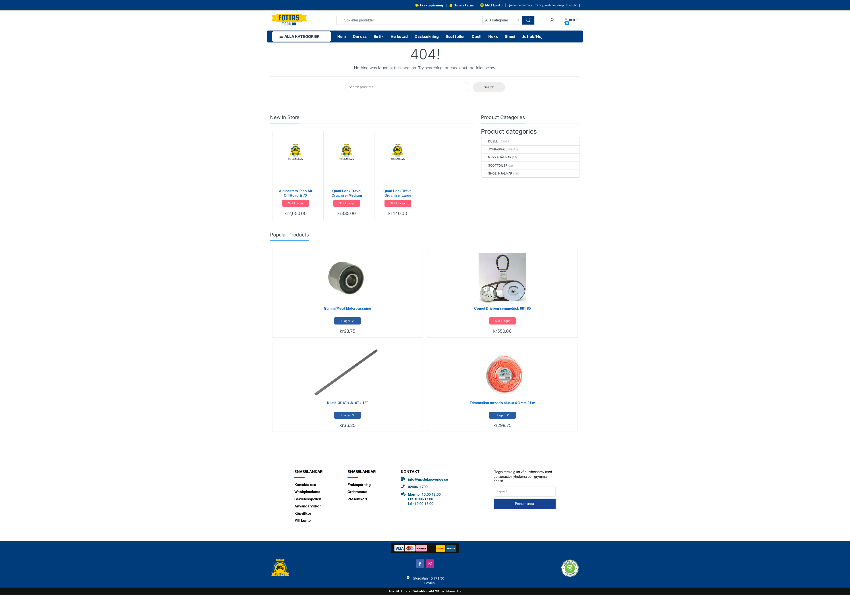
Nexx (493, 36)
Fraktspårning (431, 5)
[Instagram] (430, 563)
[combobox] (409, 20)
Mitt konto (493, 5)
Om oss (359, 36)
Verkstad (399, 36)
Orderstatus (464, 5)
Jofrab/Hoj (532, 36)
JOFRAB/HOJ (497, 149)
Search (489, 87)
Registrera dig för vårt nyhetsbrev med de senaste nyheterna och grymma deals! (523, 476)
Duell (476, 36)
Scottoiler (455, 36)
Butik (379, 36)
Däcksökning (427, 36)
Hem (341, 36)
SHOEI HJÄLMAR (500, 173)
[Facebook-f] (420, 563)
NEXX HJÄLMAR (499, 157)
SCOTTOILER (497, 165)
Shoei (510, 36)
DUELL (493, 141)
